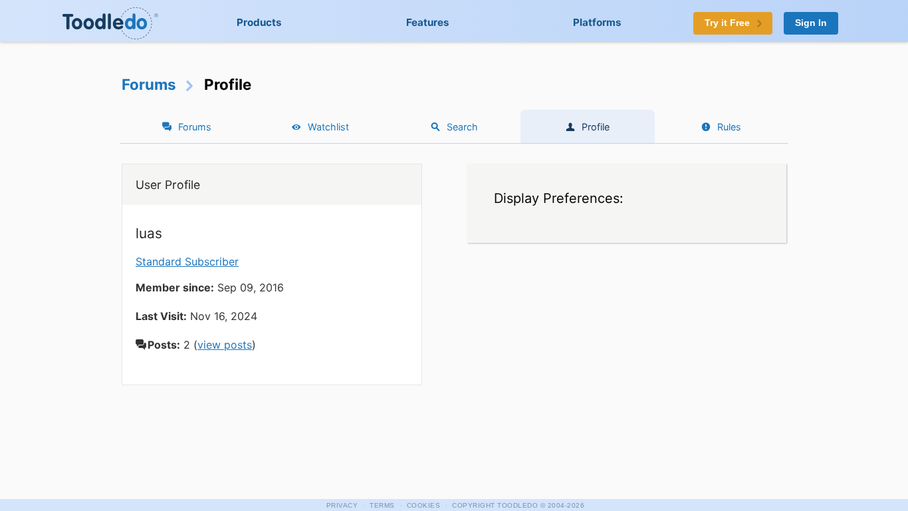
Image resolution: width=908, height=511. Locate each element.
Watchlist (328, 126)
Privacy (342, 505)
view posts (224, 344)
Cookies (424, 505)
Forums (149, 84)
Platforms (597, 22)
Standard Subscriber (187, 261)
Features (427, 22)
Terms (382, 505)
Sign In (811, 23)
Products (259, 22)
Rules (729, 126)
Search (462, 126)
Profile (596, 126)
